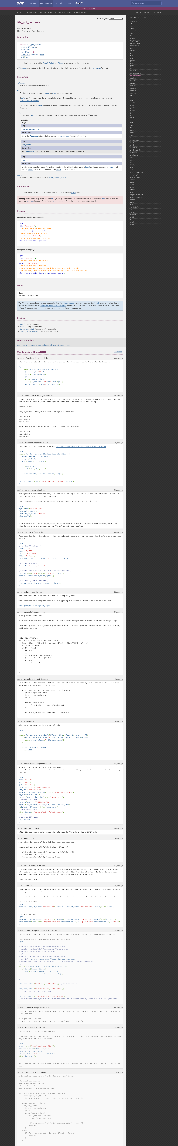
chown (132, 28)
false (27, 57)
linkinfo (132, 165)
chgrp (131, 23)
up (18, 358)
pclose (132, 182)
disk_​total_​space (135, 43)
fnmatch (132, 103)
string (24, 47)
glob (131, 135)
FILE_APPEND (96, 68)
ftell (131, 128)
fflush (132, 56)
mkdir (132, 170)
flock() (87, 167)
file (131, 68)
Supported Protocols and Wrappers (53, 306)
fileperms (133, 93)
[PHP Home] (20, 3)
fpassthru (133, 108)
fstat (131, 123)
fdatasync (133, 51)
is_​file (132, 143)
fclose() (60, 63)
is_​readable (134, 147)
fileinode (133, 85)
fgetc (131, 58)
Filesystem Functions (80, 12)
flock (131, 100)
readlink (132, 190)
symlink (132, 212)
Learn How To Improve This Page (29, 345)
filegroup (133, 83)
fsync (131, 125)
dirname (132, 38)
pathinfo (132, 180)
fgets (131, 63)
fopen (132, 105)
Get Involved (59, 3)
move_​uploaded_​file (136, 172)
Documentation (46, 3)
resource (26, 55)
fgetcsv (132, 61)
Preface (19, 12)
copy (131, 33)
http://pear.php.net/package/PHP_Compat (34, 606)
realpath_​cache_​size (136, 197)
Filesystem (67, 12)
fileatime (133, 78)
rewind (132, 202)
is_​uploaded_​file (135, 150)
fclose (132, 48)
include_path (65, 136)
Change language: (102, 19)
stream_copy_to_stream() (29, 100)
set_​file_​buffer (134, 207)
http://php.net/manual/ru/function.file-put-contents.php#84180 (81, 446)
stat (131, 210)
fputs (131, 113)
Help (69, 3)
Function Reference (31, 12)
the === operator (59, 201)
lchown (132, 160)
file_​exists (133, 71)
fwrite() (51, 63)
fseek (131, 120)
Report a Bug (65, 345)
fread (131, 115)
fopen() (45, 63)
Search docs (139, 3)
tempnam (133, 215)
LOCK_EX (25, 160)
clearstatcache (135, 31)
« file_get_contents (142, 12)
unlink (132, 224)
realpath (132, 192)
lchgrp (132, 157)
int (22, 52)
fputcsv (132, 110)
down (23, 358)
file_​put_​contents (135, 76)
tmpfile (132, 217)
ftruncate (133, 130)
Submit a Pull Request (50, 345)
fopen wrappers (69, 303)
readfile (132, 187)
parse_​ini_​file (134, 175)
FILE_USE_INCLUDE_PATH (30, 129)
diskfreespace (134, 46)
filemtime (133, 88)
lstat (131, 167)
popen (132, 185)
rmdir (131, 205)
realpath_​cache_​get (136, 195)
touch (132, 219)
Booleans (30, 201)
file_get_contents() (27, 329)
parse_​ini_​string (135, 177)
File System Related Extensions (50, 12)
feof (131, 53)
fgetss (132, 66)
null (42, 55)
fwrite (132, 133)
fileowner (133, 90)
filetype (132, 98)
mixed (23, 50)
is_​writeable (134, 155)
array (54, 93)
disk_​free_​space (135, 41)
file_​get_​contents (135, 73)
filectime (133, 80)
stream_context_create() (57, 178)
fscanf (132, 118)
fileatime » (157, 12)
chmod (132, 26)
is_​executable (134, 140)
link (131, 162)
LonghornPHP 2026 (89, 8)
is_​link (132, 145)
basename (133, 21)
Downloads (33, 3)
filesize (132, 95)
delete (132, 36)
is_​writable (133, 152)
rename (132, 200)
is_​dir (131, 138)
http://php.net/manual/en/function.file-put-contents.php (52, 959)
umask (132, 222)
